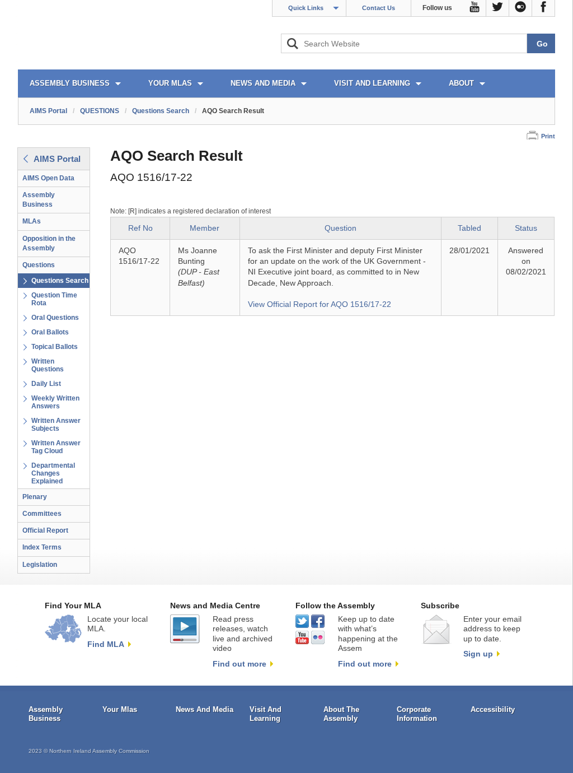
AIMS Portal (48, 111)
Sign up (478, 653)
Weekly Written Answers (55, 402)
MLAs (31, 221)
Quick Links (305, 7)
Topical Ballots (54, 347)
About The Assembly (341, 714)
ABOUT (461, 83)
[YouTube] (474, 8)
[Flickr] (520, 8)
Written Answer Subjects (56, 424)
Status (526, 228)
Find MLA (105, 644)
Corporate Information (417, 714)
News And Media (204, 709)
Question (340, 228)
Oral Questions (55, 318)
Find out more (239, 663)
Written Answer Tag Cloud (56, 447)
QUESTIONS (99, 111)
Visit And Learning (265, 714)
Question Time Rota (54, 299)
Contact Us (378, 7)
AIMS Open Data (48, 178)
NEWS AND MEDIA (263, 83)
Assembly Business (38, 199)
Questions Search (160, 111)
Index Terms (42, 547)
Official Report (45, 530)
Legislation (39, 565)
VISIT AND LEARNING (372, 83)
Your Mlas (119, 709)
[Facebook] (543, 8)
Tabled (469, 228)
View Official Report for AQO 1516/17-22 (319, 304)
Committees (42, 514)
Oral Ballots (50, 332)
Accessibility (493, 709)
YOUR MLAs (170, 83)
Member (204, 228)
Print (548, 136)
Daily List (46, 384)
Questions (38, 265)
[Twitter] (497, 8)
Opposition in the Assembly (49, 243)
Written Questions (47, 365)
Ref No (140, 228)
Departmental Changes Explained (53, 473)
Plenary (34, 497)
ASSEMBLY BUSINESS (70, 83)
